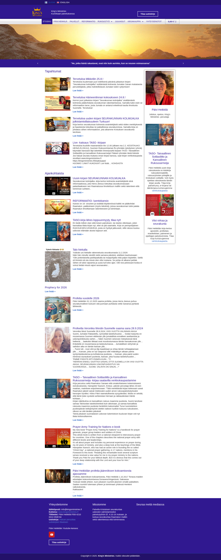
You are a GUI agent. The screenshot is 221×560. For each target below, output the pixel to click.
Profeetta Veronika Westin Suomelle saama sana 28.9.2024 (108, 328)
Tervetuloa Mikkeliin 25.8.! (88, 78)
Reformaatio (88, 21)
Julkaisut (120, 21)
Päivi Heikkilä (60, 21)
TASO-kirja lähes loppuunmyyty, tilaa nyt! (97, 220)
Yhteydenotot (154, 21)
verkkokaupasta (159, 190)
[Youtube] (52, 534)
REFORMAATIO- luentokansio (91, 200)
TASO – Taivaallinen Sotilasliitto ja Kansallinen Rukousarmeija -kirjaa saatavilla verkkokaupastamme (104, 379)
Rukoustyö (104, 21)
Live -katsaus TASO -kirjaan (89, 142)
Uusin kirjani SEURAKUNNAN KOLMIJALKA (99, 178)
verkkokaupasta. (160, 241)
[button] (38, 63)
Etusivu (47, 21)
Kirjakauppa (134, 21)
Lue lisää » (78, 90)
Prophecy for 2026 (56, 287)
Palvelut (74, 21)
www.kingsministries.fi (68, 512)
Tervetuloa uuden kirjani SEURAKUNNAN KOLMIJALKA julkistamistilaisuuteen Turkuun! (106, 120)
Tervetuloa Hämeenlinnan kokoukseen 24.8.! (99, 97)
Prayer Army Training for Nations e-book (96, 426)
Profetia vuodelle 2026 (86, 298)
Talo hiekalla (80, 249)
